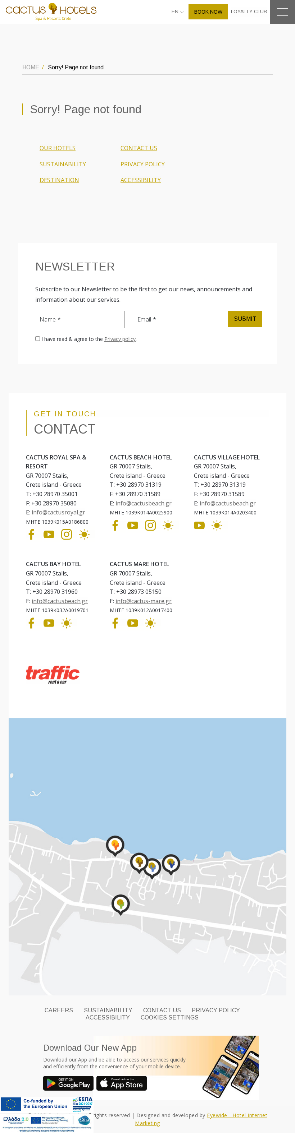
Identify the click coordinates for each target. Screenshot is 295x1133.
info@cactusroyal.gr (58, 512)
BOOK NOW (208, 12)
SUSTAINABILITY (63, 164)
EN (176, 11)
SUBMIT (245, 319)
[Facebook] (34, 534)
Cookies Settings (170, 1017)
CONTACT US (139, 148)
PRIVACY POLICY (143, 164)
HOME (30, 67)
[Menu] (282, 12)
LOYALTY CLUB (249, 11)
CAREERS (59, 1010)
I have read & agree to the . (89, 339)
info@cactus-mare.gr (143, 601)
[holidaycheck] (87, 534)
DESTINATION (59, 180)
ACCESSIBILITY (141, 180)
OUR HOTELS (58, 148)
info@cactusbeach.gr (143, 503)
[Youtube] (52, 534)
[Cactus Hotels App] (69, 1084)
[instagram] (69, 534)
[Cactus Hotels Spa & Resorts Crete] (51, 11)
